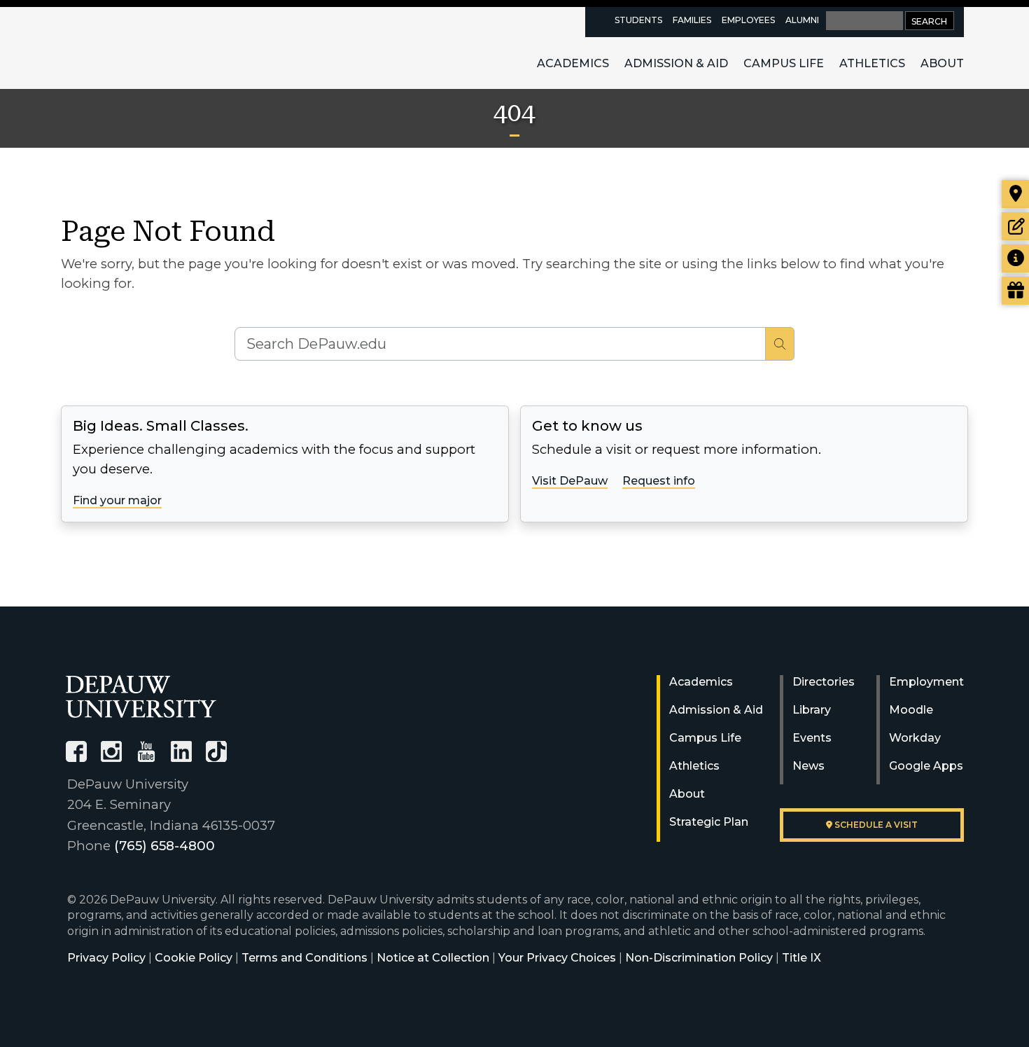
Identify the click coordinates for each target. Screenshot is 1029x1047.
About (942, 63)
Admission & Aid (676, 63)
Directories (823, 681)
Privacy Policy (106, 957)
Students (638, 20)
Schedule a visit (875, 824)
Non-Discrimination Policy (699, 957)
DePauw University (143, 47)
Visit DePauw (570, 480)
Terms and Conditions (304, 957)
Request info (658, 480)
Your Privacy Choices (557, 957)
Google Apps (926, 765)
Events (812, 737)
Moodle (911, 709)
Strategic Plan (708, 821)
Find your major (117, 500)
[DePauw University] (141, 696)
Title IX (801, 957)
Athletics (872, 63)
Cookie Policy (193, 957)
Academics (573, 63)
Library (811, 709)
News (808, 765)
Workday (915, 737)
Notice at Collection (433, 957)
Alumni (802, 20)
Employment (926, 681)
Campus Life (783, 63)
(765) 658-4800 (164, 846)
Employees (748, 20)
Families (692, 20)
